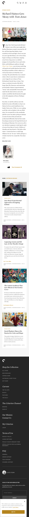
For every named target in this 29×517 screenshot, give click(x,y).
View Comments (17, 167)
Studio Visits (6, 10)
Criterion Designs (7, 21)
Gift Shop (5, 381)
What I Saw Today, (7, 66)
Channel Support (7, 462)
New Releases (6, 373)
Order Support (6, 457)
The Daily (5, 397)
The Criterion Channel (11, 403)
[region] (13, 508)
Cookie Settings (7, 439)
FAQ (4, 451)
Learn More (15, 507)
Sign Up (4, 409)
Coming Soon (6, 375)
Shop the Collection (10, 367)
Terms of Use (7, 433)
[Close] (24, 501)
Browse (4, 406)
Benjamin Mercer (9, 305)
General (4, 454)
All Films (5, 370)
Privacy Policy (6, 436)
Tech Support (6, 459)
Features (5, 395)
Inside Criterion (7, 220)
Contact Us (6, 418)
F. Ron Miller (8, 261)
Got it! (13, 512)
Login (4, 427)
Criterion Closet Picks (9, 378)
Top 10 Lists (5, 390)
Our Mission (7, 415)
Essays (4, 392)
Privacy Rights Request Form (11, 442)
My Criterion (7, 424)
